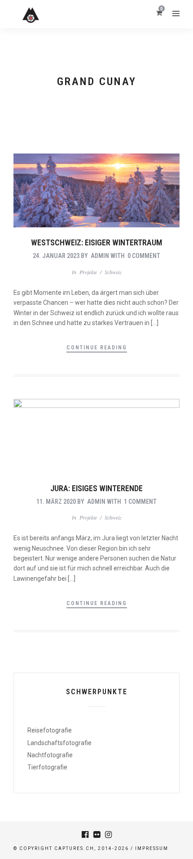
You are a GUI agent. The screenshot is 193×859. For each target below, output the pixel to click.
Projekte (88, 272)
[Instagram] (108, 834)
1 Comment (140, 501)
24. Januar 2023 (56, 255)
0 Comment (143, 255)
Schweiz (113, 272)
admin (100, 255)
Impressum (151, 848)
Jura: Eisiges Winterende (96, 488)
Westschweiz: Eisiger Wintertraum (96, 242)
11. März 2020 (56, 501)
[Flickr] (96, 834)
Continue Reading (96, 347)
